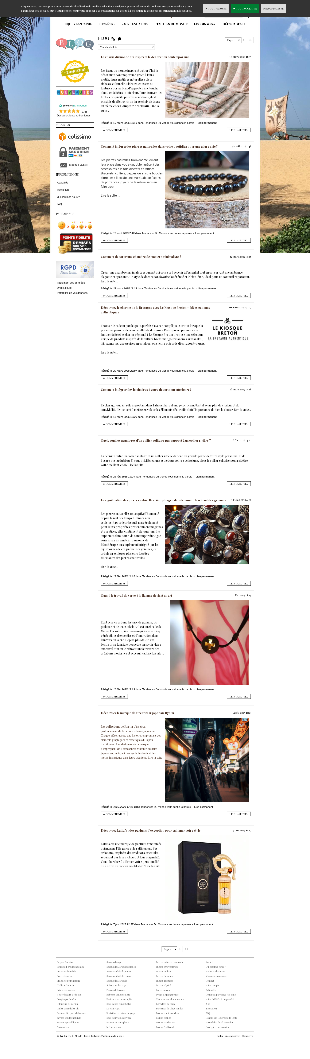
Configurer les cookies (217, 1027)
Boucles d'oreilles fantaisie (70, 966)
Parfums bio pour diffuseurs (71, 1013)
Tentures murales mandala (170, 999)
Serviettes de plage (165, 1003)
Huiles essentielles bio (68, 1008)
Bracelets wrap (64, 976)
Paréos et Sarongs (115, 990)
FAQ (59, 204)
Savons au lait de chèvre (118, 976)
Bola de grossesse (66, 990)
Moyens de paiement (216, 976)
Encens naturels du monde (169, 962)
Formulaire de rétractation (219, 1022)
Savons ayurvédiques (68, 1022)
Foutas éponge (163, 1017)
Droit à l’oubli (64, 287)
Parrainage (65, 214)
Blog (208, 1003)
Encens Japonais (164, 976)
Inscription (63, 189)
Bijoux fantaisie (78, 24)
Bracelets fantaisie (66, 971)
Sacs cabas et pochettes (118, 1003)
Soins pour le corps (116, 985)
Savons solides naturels (69, 1017)
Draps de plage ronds (167, 994)
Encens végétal (163, 985)
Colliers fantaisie (65, 985)
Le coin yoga (204, 24)
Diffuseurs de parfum (67, 1003)
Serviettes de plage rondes (169, 1008)
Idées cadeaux (233, 24)
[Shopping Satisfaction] (72, 106)
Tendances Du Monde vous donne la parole (169, 122)
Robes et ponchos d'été (118, 994)
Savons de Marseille (116, 980)
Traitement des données (71, 282)
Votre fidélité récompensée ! (220, 999)
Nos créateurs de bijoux (69, 994)
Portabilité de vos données (72, 292)
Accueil (209, 962)
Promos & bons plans (117, 1022)
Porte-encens (163, 990)
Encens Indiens (163, 971)
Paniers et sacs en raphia (119, 999)
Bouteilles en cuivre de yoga (120, 1013)
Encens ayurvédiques (167, 966)
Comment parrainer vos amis (221, 994)
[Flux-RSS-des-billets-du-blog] (113, 38)
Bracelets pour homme (68, 980)
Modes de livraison (215, 971)
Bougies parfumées (66, 999)
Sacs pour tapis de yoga (118, 1017)
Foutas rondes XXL (166, 1022)
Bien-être (106, 24)
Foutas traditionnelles (167, 1013)
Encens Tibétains (164, 980)
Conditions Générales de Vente (221, 1017)
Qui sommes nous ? (68, 197)
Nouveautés (63, 1027)
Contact (210, 980)
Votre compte (212, 985)
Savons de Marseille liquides (121, 966)
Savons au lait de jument (119, 971)
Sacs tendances (134, 24)
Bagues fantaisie (65, 962)
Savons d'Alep (113, 962)
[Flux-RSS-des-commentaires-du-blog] (119, 38)
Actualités (62, 182)
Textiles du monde (171, 24)
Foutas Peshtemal (165, 1027)
